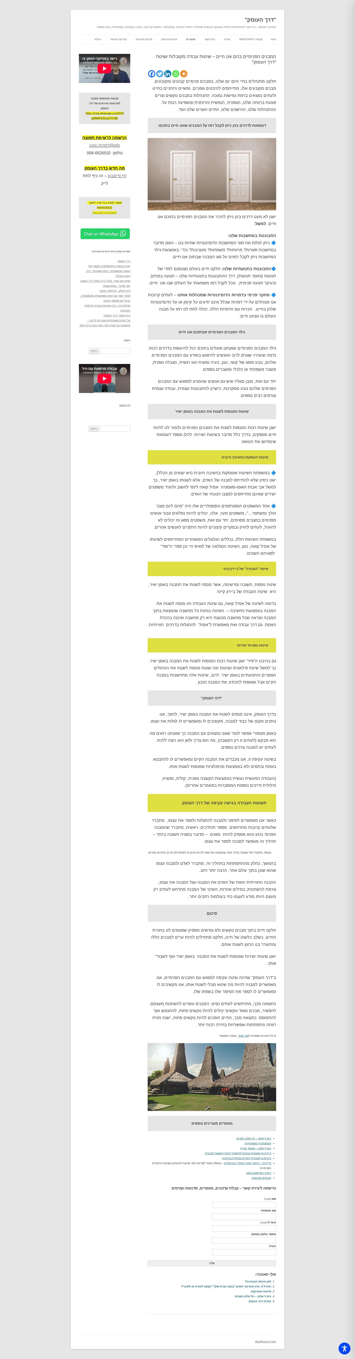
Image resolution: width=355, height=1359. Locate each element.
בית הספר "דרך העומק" (116, 315)
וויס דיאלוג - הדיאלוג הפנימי (114, 290)
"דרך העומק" (260, 20)
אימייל (268, 1222)
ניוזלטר (97, 39)
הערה (272, 1246)
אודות (227, 39)
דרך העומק (124, 261)
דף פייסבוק (117, 175)
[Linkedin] (167, 73)
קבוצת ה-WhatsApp (251, 39)
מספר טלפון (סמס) (263, 1234)
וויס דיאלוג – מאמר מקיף (255, 1148)
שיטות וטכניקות (169, 39)
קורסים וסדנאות (144, 39)
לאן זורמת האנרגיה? (258, 1281)
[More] (183, 73)
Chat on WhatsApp (101, 234)
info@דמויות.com (104, 145)
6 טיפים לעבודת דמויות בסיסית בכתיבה (246, 1158)
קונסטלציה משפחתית (258, 1143)
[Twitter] (159, 73)
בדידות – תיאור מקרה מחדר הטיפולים (247, 1163)
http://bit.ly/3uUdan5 (105, 212)
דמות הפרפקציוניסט (258, 1173)
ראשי (273, 39)
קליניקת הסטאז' (118, 39)
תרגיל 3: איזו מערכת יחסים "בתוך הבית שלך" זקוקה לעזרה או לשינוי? (226, 1286)
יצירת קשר (210, 39)
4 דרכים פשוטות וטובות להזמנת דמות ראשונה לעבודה (238, 1153)
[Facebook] (151, 73)
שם (270, 1198)
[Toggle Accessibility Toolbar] (344, 1348)
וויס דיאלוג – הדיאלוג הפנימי (253, 1138)
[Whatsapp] (175, 73)
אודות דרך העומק (260, 1301)
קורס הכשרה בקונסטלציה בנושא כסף (109, 266)
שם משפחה (268, 1210)
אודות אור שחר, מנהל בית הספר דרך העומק (105, 280)
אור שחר (243, 1035)
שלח (211, 1263)
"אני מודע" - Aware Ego (116, 285)
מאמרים (191, 39)
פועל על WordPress (265, 1341)
